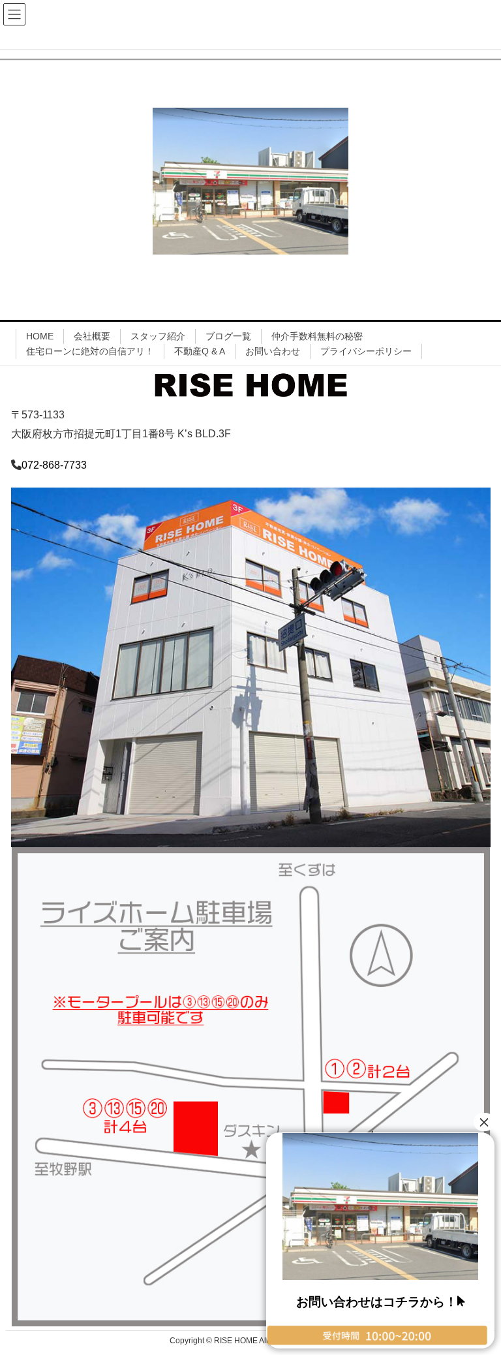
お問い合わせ (272, 351)
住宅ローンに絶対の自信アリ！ (90, 351)
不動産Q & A (199, 351)
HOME (39, 336)
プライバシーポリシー (366, 351)
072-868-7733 (54, 465)
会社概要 (92, 336)
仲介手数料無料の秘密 (317, 336)
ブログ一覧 (228, 336)
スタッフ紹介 (157, 336)
